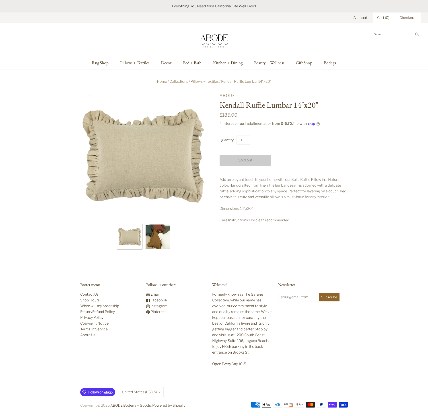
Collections (178, 81)
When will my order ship (99, 306)
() (383, 18)
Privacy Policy (91, 317)
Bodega (330, 63)
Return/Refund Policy (97, 312)
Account (360, 18)
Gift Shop (304, 63)
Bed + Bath (192, 63)
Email (155, 294)
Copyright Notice (94, 323)
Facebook (158, 300)
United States (139, 392)
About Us (87, 335)
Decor (166, 63)
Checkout (407, 18)
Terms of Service (94, 329)
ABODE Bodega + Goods (130, 405)
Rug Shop (100, 63)
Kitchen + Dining (228, 63)
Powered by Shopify (168, 405)
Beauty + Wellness (269, 63)
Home (162, 81)
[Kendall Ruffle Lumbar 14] (129, 236)
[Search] (417, 34)
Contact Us (89, 294)
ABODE (227, 95)
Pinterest (158, 312)
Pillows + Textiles (134, 63)
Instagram (158, 306)
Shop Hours (90, 300)
